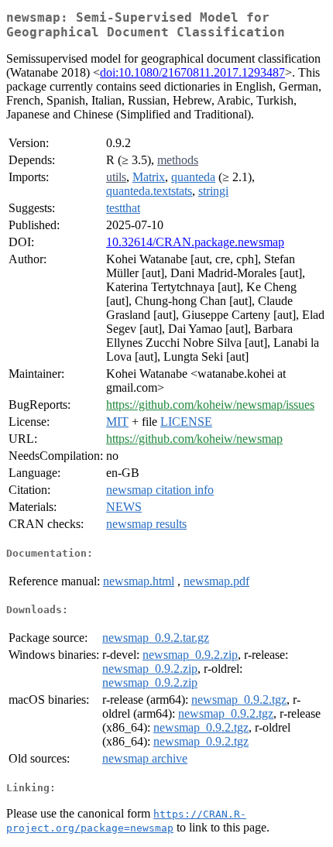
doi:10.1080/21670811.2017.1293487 (192, 72)
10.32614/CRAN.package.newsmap (195, 242)
